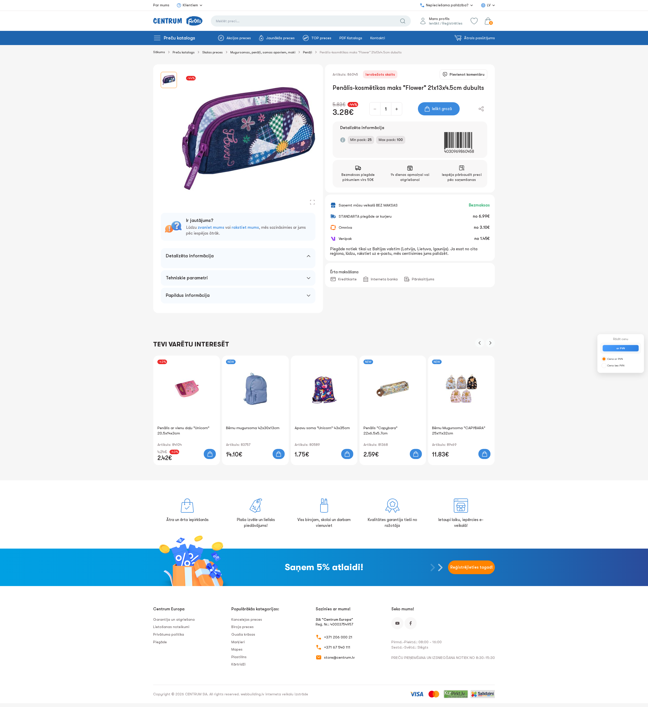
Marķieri (238, 642)
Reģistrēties (452, 23)
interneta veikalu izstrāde (286, 694)
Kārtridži (238, 664)
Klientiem (190, 5)
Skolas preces (212, 52)
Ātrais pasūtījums (479, 38)
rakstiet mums (245, 227)
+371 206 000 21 (338, 637)
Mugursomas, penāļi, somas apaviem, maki (262, 52)
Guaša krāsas (243, 634)
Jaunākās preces (280, 38)
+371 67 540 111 (337, 647)
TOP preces (321, 38)
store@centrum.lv (339, 657)
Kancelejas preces (246, 619)
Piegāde (160, 642)
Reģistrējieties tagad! (471, 567)
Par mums (161, 5)
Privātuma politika (168, 634)
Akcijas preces (239, 38)
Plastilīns (239, 657)
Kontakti (377, 38)
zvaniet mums (211, 227)
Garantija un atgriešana (174, 619)
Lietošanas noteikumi (171, 627)
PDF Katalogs (350, 38)
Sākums (159, 52)
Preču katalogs (179, 37)
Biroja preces (242, 627)
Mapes (236, 649)
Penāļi (307, 52)
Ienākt (434, 23)
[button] (479, 342)
